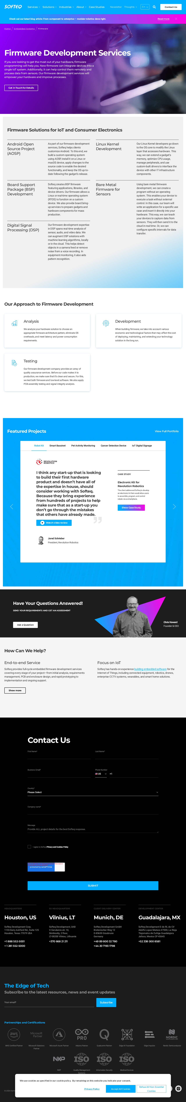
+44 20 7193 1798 (104, 946)
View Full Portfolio (167, 431)
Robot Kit (39, 445)
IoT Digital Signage (142, 445)
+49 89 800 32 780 (105, 941)
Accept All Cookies (120, 1088)
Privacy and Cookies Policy (57, 847)
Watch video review (57, 522)
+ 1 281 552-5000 (14, 946)
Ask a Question (25, 624)
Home (7, 28)
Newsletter (116, 7)
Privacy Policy (92, 1088)
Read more (163, 18)
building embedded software (150, 669)
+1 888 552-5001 (14, 941)
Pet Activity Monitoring (83, 445)
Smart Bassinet (58, 445)
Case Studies (97, 7)
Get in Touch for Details (21, 87)
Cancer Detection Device (113, 445)
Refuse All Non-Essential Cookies (151, 1088)
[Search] (154, 7)
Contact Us (171, 7)
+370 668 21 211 (58, 941)
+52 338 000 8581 (149, 941)
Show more (15, 690)
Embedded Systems (24, 28)
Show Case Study (131, 507)
